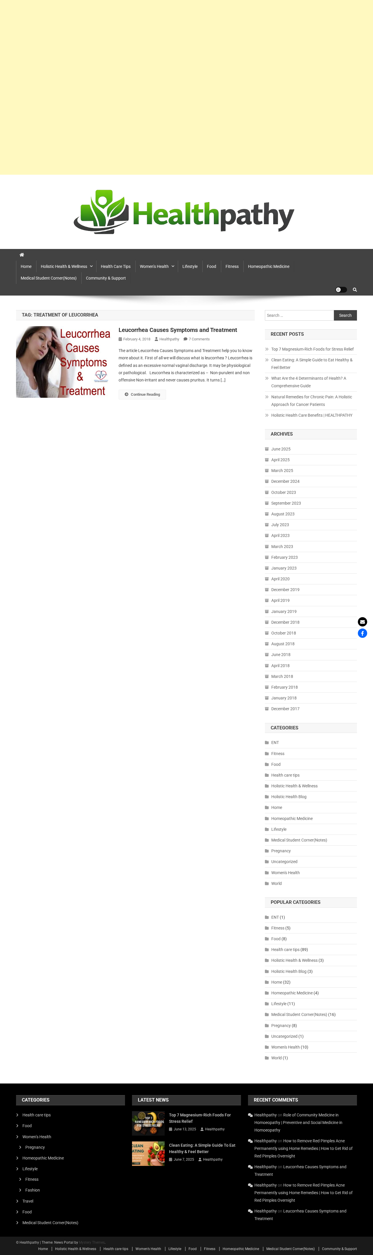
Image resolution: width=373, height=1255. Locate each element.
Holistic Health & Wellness (64, 266)
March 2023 (282, 546)
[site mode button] (341, 290)
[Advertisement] (175, 87)
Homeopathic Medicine (268, 266)
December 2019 (285, 589)
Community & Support (106, 278)
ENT (275, 742)
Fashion (32, 1190)
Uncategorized (284, 861)
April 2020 (280, 579)
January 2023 (284, 568)
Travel (27, 1201)
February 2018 (284, 687)
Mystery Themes (92, 1242)
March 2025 (282, 470)
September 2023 (286, 503)
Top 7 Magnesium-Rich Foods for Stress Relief (312, 349)
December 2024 (285, 481)
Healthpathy (169, 339)
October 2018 (283, 633)
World (276, 883)
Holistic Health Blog (289, 796)
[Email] (362, 622)
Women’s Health (154, 266)
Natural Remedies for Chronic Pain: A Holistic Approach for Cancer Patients (311, 401)
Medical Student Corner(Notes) (49, 278)
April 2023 (280, 535)
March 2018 (282, 676)
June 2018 (281, 654)
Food (211, 266)
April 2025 (280, 459)
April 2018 (280, 665)
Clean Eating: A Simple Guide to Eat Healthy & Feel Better (312, 364)
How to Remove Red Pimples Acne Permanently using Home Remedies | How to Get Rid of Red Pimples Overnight (303, 1148)
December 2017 (285, 708)
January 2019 (284, 611)
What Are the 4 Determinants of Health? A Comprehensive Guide (308, 382)
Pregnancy (281, 851)
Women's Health (285, 872)
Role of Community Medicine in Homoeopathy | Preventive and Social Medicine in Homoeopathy (298, 1122)
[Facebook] (362, 633)
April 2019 (280, 600)
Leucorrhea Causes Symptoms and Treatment (178, 329)
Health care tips (116, 266)
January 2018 (284, 698)
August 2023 (283, 514)
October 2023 (283, 492)
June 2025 (281, 449)
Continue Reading (145, 394)
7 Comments (199, 339)
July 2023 (280, 524)
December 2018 (285, 622)
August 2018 (283, 643)
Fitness (232, 266)
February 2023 (284, 557)
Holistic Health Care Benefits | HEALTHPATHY (311, 415)
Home (26, 266)
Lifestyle (190, 266)
